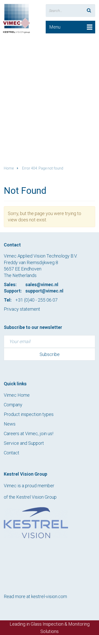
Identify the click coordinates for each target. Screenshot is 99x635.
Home (9, 168)
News (9, 424)
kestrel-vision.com (49, 596)
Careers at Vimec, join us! (28, 433)
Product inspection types (29, 414)
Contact (11, 452)
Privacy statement (22, 309)
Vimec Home (17, 395)
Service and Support (24, 443)
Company (13, 404)
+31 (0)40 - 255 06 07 (36, 300)
